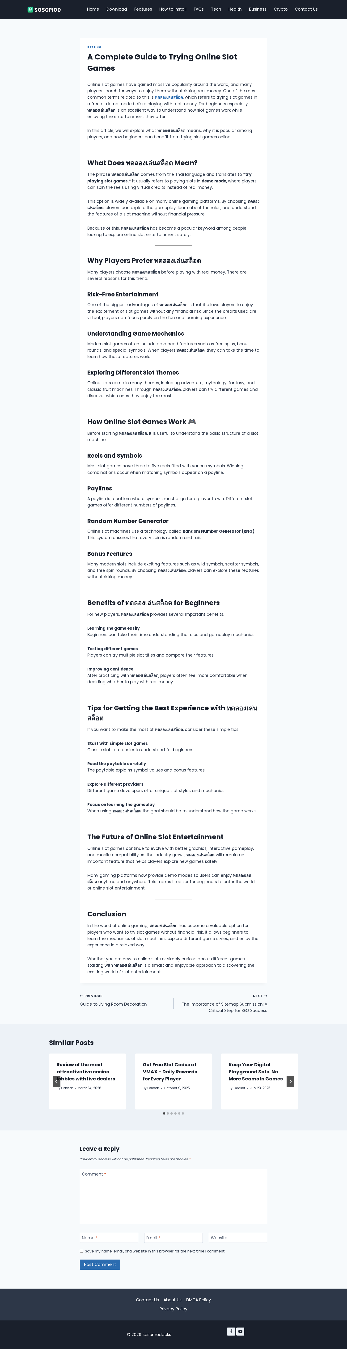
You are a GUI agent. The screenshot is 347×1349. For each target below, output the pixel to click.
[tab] (164, 1113)
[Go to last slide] (56, 1081)
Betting (94, 47)
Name (89, 1238)
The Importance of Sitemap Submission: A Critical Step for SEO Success (224, 1003)
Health (235, 9)
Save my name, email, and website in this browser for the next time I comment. (155, 1251)
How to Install (172, 9)
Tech (216, 9)
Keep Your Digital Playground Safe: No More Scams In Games (256, 1071)
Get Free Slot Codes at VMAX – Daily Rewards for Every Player (170, 1071)
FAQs (199, 9)
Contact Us (306, 9)
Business (258, 9)
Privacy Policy (173, 1309)
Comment (94, 1174)
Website (219, 1238)
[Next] (290, 1081)
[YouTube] (240, 1332)
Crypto (281, 9)
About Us (173, 1300)
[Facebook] (231, 1332)
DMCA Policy (198, 1300)
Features (143, 9)
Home (93, 9)
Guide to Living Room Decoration (113, 1000)
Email (153, 1238)
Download (116, 9)
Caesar (67, 1088)
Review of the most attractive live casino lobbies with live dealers (86, 1071)
